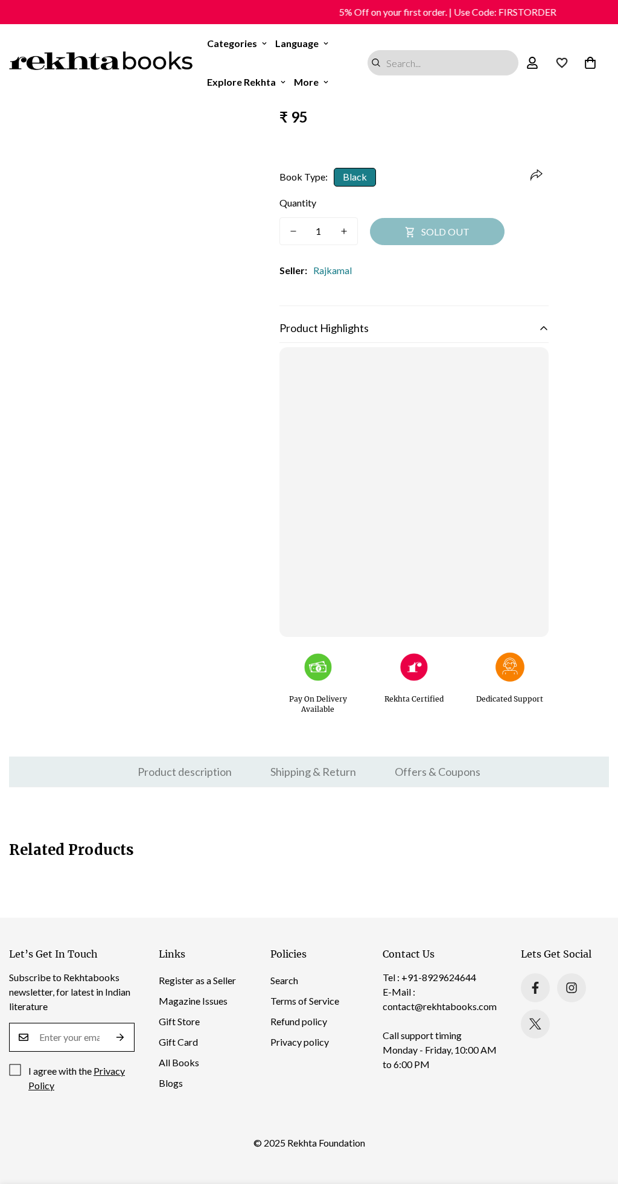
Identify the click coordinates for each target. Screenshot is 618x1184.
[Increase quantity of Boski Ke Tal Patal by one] (344, 231)
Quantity (297, 202)
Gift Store (179, 1021)
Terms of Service (304, 1000)
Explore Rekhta (241, 82)
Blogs (171, 1083)
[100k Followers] (571, 987)
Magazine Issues (193, 1000)
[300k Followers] (535, 987)
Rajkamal (332, 270)
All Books (179, 1062)
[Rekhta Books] (101, 63)
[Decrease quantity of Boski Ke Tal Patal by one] (293, 231)
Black (355, 176)
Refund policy (298, 1021)
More (306, 82)
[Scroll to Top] (594, 1118)
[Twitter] (535, 1024)
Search (284, 980)
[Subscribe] (120, 1037)
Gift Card (178, 1042)
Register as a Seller (197, 980)
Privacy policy (299, 1042)
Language (297, 43)
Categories (232, 43)
